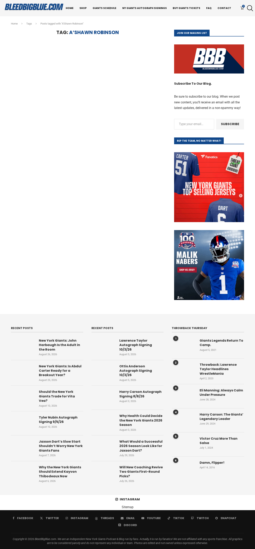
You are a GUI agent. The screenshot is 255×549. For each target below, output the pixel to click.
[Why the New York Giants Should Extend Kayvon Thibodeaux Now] (23, 473)
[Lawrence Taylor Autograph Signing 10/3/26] (103, 346)
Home (70, 8)
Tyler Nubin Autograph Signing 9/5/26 (58, 419)
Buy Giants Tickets (186, 8)
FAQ (209, 8)
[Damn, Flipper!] (184, 468)
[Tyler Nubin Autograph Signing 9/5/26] (23, 423)
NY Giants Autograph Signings (144, 8)
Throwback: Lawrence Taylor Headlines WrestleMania (218, 369)
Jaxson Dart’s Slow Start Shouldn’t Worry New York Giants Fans (61, 446)
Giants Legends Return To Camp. (221, 342)
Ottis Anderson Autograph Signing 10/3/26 (135, 370)
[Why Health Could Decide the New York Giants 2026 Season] (103, 422)
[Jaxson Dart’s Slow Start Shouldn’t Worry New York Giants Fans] (23, 447)
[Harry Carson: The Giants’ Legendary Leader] (184, 420)
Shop (83, 8)
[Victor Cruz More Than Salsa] (184, 444)
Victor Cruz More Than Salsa (218, 440)
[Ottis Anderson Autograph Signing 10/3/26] (103, 372)
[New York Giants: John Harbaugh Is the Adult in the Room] (23, 346)
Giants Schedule (104, 8)
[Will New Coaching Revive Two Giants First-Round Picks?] (103, 473)
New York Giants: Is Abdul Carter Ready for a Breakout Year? (60, 370)
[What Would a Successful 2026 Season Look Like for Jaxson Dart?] (103, 447)
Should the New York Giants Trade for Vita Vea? (57, 396)
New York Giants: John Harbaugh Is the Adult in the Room (59, 345)
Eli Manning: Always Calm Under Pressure (221, 392)
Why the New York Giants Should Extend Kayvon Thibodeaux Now (60, 471)
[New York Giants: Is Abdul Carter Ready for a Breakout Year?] (23, 372)
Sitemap (127, 507)
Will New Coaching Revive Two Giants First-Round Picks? (141, 471)
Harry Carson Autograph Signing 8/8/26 (140, 394)
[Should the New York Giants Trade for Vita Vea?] (23, 398)
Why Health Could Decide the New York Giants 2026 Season (140, 420)
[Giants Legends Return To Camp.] (184, 346)
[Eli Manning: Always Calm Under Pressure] (184, 396)
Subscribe (230, 124)
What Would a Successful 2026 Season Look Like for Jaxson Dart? (141, 446)
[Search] (249, 8)
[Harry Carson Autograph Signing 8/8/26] (103, 398)
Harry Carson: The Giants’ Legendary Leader (221, 416)
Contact (224, 8)
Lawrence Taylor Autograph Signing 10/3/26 (135, 345)
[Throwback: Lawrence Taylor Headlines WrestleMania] (184, 370)
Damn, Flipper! (212, 463)
